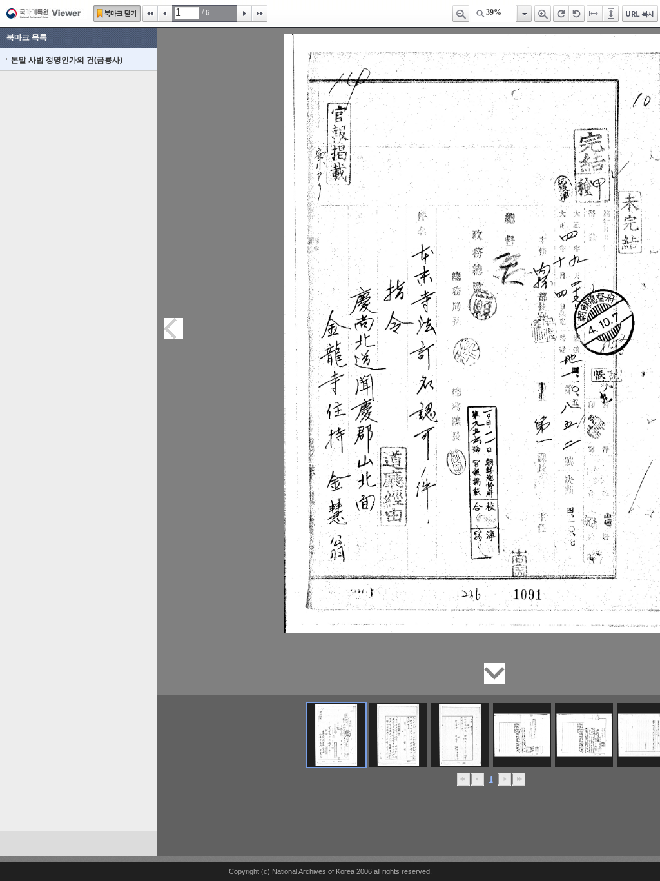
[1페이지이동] (336, 735)
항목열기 (523, 13)
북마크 (117, 13)
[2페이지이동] (398, 735)
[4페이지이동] (522, 735)
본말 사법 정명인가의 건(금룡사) (66, 59)
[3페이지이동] (460, 735)
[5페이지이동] (584, 735)
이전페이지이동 (173, 328)
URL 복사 (640, 13)
